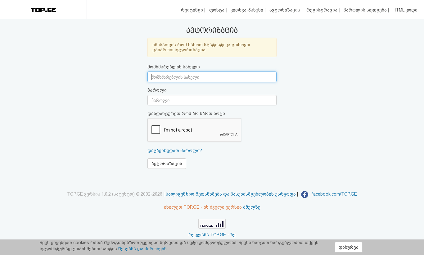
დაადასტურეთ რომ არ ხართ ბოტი (186, 113)
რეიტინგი (192, 9)
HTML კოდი (405, 9)
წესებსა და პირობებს (142, 248)
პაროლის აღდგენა (366, 9)
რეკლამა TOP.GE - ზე (212, 234)
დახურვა (349, 247)
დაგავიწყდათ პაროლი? (174, 150)
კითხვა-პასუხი (247, 9)
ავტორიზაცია (285, 9)
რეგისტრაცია (322, 9)
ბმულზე (251, 207)
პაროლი (157, 90)
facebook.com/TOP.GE (333, 194)
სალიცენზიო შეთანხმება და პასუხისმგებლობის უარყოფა (231, 194)
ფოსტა (217, 9)
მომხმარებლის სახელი (173, 66)
